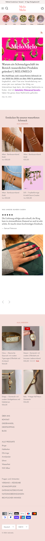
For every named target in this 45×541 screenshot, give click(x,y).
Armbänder (6, 456)
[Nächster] (9, 302)
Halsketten (6, 449)
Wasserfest (6, 464)
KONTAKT (5, 419)
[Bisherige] (3, 302)
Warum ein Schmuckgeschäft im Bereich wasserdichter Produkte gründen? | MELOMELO (20, 67)
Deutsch (7, 527)
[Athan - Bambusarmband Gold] (12, 139)
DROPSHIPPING (8, 427)
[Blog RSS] (41, 32)
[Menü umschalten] (2, 8)
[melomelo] (22, 8)
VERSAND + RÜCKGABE (11, 482)
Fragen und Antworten (10, 479)
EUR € (21, 527)
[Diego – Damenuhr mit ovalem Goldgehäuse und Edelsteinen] (12, 382)
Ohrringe (5, 453)
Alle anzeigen (22, 124)
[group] (6, 20)
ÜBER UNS (6, 416)
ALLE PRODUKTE (8, 441)
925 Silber (6, 468)
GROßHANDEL (8, 423)
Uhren (4, 460)
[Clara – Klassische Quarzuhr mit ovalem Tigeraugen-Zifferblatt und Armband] (12, 338)
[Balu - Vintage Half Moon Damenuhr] (33, 382)
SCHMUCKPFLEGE (9, 486)
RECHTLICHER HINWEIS (11, 497)
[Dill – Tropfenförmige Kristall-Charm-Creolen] (33, 178)
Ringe (4, 445)
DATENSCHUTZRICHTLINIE (12, 490)
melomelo (10, 533)
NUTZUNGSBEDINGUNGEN (13, 494)
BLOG (4, 431)
